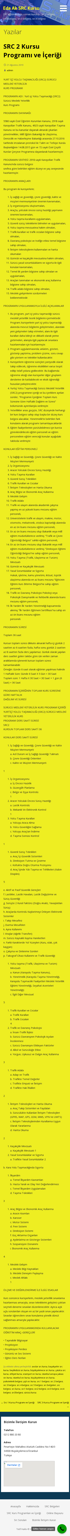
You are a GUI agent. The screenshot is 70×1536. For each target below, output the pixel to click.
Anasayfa (16, 1506)
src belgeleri (50, 1385)
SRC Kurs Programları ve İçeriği (24, 1513)
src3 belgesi (53, 1388)
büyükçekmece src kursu (42, 1370)
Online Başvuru (55, 1513)
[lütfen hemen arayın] (62, 1528)
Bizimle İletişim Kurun (44, 1520)
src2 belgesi (40, 1388)
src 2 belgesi (56, 1381)
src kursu (16, 1388)
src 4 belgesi (23, 1385)
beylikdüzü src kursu (19, 1370)
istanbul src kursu (21, 1377)
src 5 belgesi (36, 1385)
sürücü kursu (30, 1392)
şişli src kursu (29, 1381)
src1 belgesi (27, 1388)
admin (10, 70)
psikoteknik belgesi (12, 1381)
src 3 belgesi (9, 1385)
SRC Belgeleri (52, 1506)
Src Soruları (20, 1520)
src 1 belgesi (43, 1381)
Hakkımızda (32, 1506)
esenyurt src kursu (32, 1374)
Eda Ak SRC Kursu (21, 8)
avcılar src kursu (39, 1366)
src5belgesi (17, 1392)
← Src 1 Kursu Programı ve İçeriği (17, 1402)
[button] (64, 6)
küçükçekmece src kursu (43, 1377)
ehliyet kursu (16, 1374)
